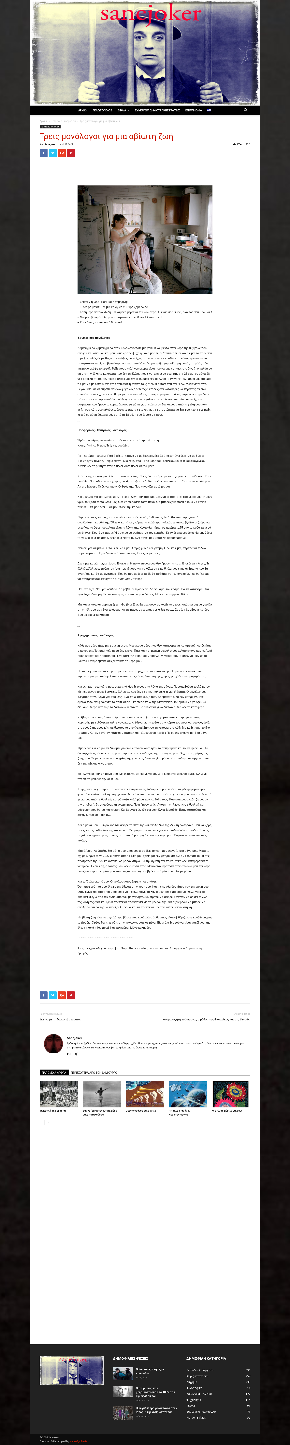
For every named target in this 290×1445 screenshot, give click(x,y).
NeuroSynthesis (78, 1441)
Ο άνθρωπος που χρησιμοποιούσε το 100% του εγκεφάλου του (155, 1392)
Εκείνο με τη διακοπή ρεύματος (60, 1019)
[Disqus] (145, 1183)
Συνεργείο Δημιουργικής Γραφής (157, 110)
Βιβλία (122, 110)
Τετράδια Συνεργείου (63, 121)
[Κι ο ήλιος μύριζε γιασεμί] (231, 1094)
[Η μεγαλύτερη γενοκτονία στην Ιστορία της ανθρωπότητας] (123, 1413)
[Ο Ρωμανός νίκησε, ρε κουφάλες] (123, 1373)
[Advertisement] (145, 170)
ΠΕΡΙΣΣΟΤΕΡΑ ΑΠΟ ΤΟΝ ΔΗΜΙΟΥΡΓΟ (94, 1072)
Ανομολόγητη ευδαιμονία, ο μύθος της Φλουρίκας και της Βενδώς (206, 1019)
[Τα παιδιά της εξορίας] (59, 1094)
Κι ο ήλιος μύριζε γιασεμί (227, 1110)
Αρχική (82, 110)
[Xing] (77, 1054)
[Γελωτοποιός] (145, 53)
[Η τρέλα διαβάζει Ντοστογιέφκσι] (188, 1094)
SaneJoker (50, 144)
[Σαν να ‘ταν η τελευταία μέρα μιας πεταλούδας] (102, 1094)
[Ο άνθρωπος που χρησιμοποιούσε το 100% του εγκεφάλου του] (123, 1391)
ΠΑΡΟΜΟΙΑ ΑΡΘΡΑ (54, 1072)
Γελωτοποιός (102, 110)
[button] (245, 110)
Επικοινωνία (193, 110)
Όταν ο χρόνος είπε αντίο (141, 1110)
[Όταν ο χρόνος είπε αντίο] (145, 1094)
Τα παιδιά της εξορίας (53, 1110)
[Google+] (70, 1054)
